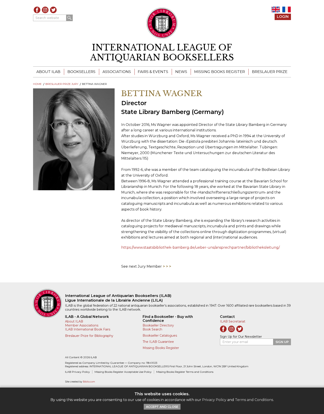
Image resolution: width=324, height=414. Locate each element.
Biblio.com (89, 381)
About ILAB (48, 71)
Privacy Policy (214, 400)
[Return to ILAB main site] (162, 23)
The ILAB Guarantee (158, 342)
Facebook (37, 10)
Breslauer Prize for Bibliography (89, 336)
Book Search (152, 329)
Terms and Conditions (254, 400)
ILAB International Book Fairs (87, 329)
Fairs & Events (153, 71)
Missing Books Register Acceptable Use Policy (123, 371)
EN (276, 9)
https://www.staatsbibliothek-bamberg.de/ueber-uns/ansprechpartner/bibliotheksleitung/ (200, 247)
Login (283, 17)
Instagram (45, 10)
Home (37, 84)
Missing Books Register (219, 71)
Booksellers (81, 71)
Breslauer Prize (269, 71)
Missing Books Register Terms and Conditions (184, 371)
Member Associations (81, 325)
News (181, 71)
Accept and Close (162, 407)
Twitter (53, 10)
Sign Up (282, 342)
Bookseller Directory (158, 325)
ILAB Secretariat (232, 321)
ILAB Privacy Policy (77, 371)
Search (69, 18)
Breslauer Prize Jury (61, 84)
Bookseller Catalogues (160, 336)
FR (286, 9)
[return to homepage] (49, 303)
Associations (116, 71)
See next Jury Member (141, 266)
